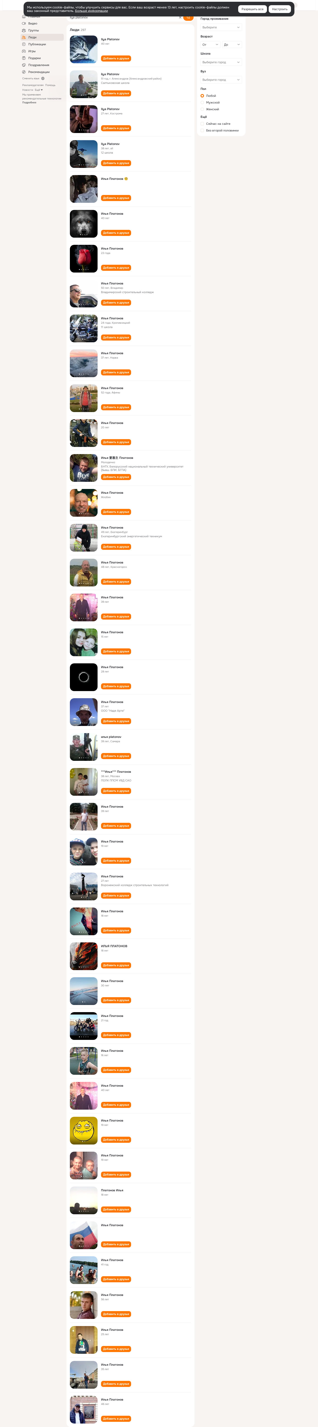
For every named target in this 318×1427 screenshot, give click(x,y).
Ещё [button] (37, 90)
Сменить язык (30, 78)
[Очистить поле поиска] (180, 17)
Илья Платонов (112, 214)
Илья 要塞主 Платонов (117, 458)
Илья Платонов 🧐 (114, 179)
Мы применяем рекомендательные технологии (41, 98)
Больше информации (91, 11)
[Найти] (188, 17)
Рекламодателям (32, 85)
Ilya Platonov (110, 39)
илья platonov (111, 737)
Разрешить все (252, 9)
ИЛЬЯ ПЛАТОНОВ (114, 946)
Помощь (50, 85)
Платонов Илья (112, 1190)
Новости (27, 90)
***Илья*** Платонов (116, 772)
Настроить (279, 9)
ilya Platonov (110, 74)
